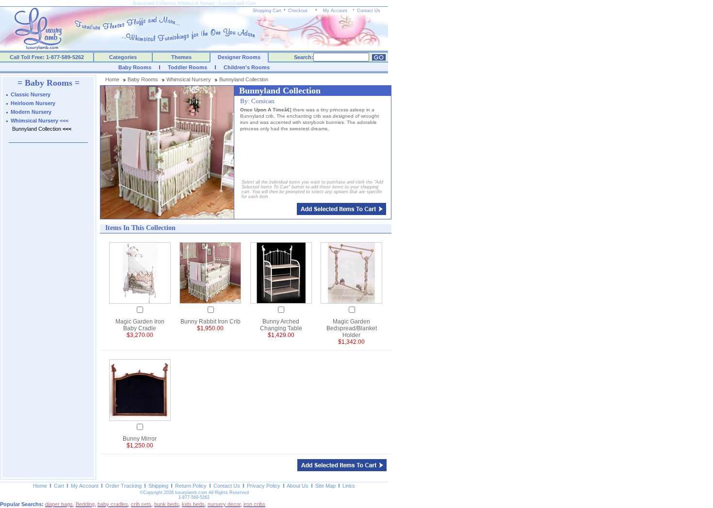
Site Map (325, 486)
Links (348, 486)
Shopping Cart (267, 10)
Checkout (298, 10)
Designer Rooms (239, 57)
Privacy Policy (263, 486)
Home (112, 79)
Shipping (158, 486)
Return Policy (191, 486)
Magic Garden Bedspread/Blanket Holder (351, 328)
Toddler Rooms (187, 67)
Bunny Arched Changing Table (281, 325)
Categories (123, 57)
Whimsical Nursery (188, 79)
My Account (335, 10)
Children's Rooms (247, 67)
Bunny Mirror (140, 438)
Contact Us (368, 10)
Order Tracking (123, 486)
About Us (297, 486)
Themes (181, 57)
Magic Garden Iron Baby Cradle (139, 325)
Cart (59, 486)
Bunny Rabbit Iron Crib (210, 321)
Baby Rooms (134, 67)
